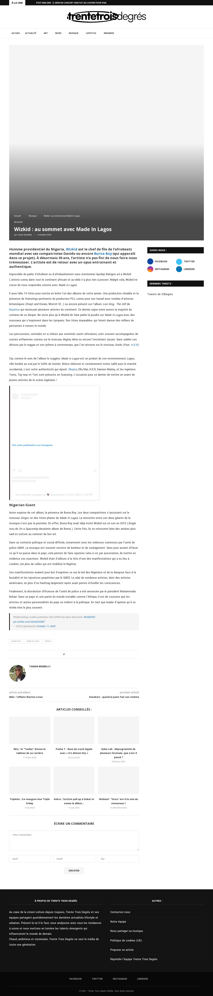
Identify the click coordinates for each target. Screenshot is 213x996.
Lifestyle (91, 33)
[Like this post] (66, 654)
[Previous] (28, 2)
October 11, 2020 (46, 626)
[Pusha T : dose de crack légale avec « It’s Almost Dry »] (74, 730)
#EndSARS (89, 617)
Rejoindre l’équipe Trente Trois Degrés (133, 959)
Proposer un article (122, 950)
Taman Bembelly (24, 235)
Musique (73, 33)
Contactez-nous (120, 912)
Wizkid (71, 249)
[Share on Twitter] (73, 654)
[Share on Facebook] (70, 654)
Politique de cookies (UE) (126, 940)
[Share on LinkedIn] (76, 654)
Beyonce (14, 310)
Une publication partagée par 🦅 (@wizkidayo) (39, 494)
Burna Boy (103, 253)
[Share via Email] (82, 654)
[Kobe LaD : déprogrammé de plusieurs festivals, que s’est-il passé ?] (118, 730)
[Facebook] (191, 2)
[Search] (202, 33)
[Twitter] (195, 2)
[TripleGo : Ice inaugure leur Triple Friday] (29, 780)
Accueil (16, 33)
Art (46, 33)
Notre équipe (118, 922)
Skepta (72, 369)
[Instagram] (199, 2)
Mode (58, 33)
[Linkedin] (203, 2)
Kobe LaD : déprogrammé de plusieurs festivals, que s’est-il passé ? (118, 753)
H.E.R (134, 345)
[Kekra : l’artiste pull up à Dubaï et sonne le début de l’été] (74, 780)
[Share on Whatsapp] (79, 654)
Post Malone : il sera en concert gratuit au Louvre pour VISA (71, 2)
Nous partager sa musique (126, 931)
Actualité (30, 33)
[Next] (33, 2)
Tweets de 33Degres (160, 294)
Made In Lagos (33, 641)
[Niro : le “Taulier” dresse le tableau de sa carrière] (29, 730)
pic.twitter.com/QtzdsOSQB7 (29, 622)
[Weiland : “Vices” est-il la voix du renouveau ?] (118, 780)
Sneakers (109, 33)
